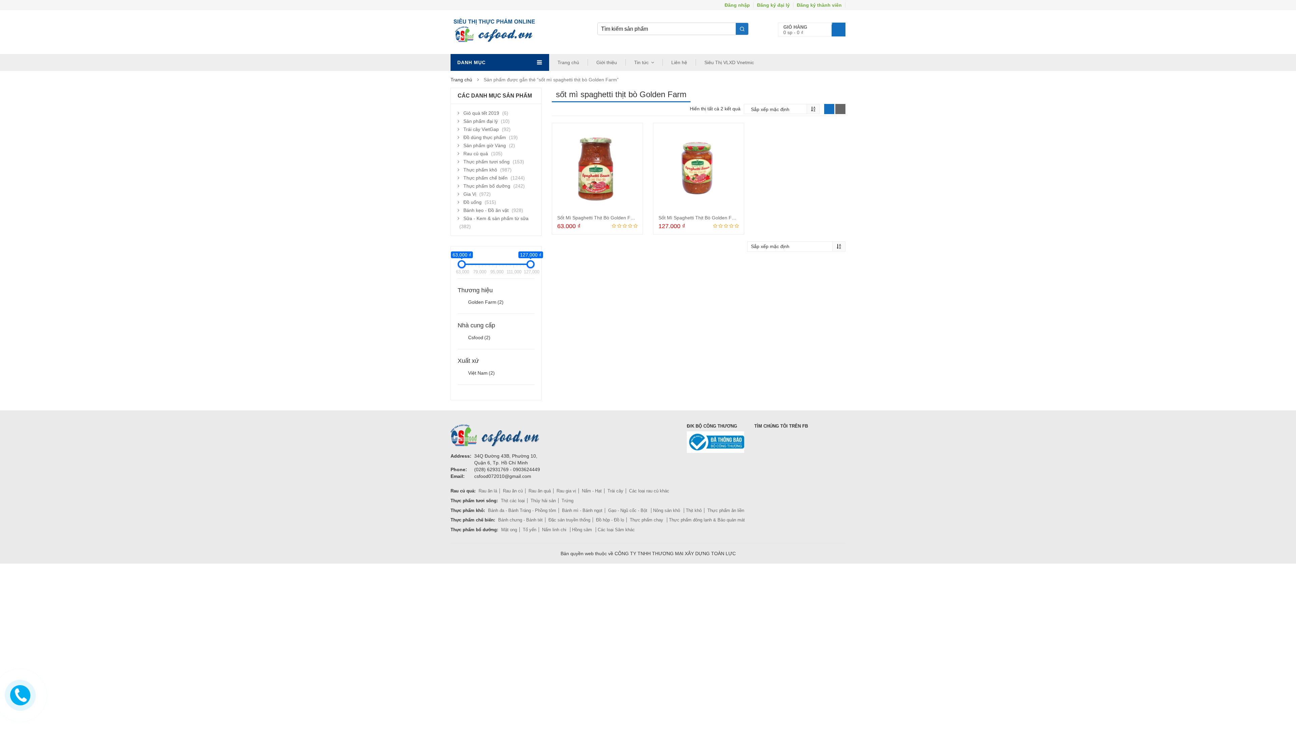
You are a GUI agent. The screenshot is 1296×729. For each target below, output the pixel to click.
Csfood (479, 337)
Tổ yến (529, 529)
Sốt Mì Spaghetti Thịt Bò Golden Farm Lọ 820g (708, 217)
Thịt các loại (513, 500)
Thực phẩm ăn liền (725, 510)
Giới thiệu (606, 62)
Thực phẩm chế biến (485, 178)
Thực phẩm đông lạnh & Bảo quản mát (707, 519)
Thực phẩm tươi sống (486, 161)
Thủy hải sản (543, 500)
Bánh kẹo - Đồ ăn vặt (486, 210)
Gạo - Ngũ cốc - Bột (628, 510)
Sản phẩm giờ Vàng (484, 145)
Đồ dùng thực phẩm (484, 137)
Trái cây (615, 490)
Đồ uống (472, 202)
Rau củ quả (475, 153)
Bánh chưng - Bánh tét (520, 519)
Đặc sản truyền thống (569, 519)
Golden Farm (486, 302)
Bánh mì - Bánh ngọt (582, 510)
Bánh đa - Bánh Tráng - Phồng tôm (522, 510)
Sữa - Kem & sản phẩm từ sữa (496, 218)
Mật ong (509, 529)
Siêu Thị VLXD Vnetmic (729, 62)
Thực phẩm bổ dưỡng (486, 186)
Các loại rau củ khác (649, 490)
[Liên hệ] (19, 694)
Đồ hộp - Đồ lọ (610, 519)
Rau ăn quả (540, 490)
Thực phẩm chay (647, 519)
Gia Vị (469, 194)
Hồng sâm (582, 529)
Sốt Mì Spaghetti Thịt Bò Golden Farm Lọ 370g (607, 217)
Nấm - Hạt (592, 490)
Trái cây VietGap (481, 129)
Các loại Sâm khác (616, 529)
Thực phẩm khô (480, 169)
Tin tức (641, 62)
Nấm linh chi (555, 529)
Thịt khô (694, 510)
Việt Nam (481, 373)
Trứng (567, 500)
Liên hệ (679, 62)
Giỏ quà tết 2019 (481, 113)
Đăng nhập (737, 5)
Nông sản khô (667, 510)
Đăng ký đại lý (773, 5)
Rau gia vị (566, 490)
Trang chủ (568, 62)
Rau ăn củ (513, 490)
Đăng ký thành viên (819, 5)
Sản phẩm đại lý (480, 121)
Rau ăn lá (488, 490)
